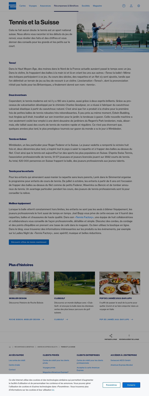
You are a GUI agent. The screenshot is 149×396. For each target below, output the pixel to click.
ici (53, 390)
